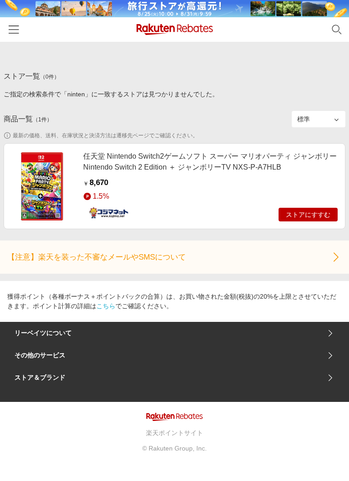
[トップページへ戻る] (174, 29)
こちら (105, 306)
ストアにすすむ (308, 214)
